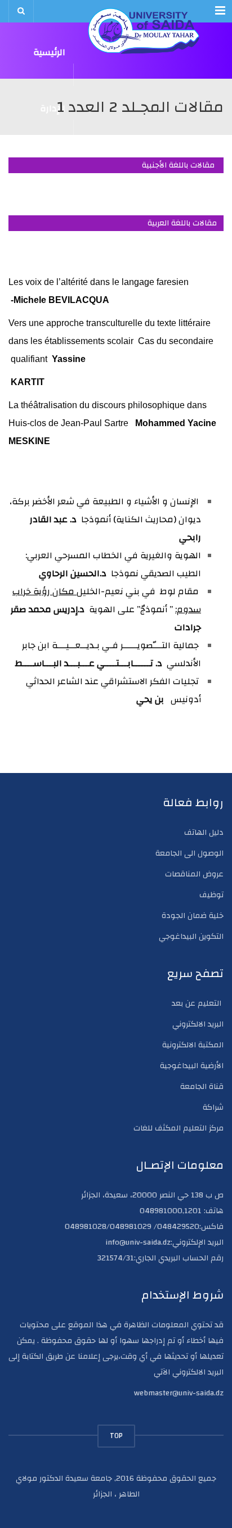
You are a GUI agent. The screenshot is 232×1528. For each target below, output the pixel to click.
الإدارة (52, 110)
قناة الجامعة (202, 1086)
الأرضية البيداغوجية (192, 1066)
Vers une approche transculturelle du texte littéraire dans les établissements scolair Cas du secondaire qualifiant (110, 341)
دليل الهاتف (204, 832)
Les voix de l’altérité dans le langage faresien (98, 282)
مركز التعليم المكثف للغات (178, 1128)
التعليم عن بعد (198, 1003)
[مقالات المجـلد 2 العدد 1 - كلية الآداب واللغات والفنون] (144, 31)
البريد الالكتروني (198, 1024)
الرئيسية (49, 54)
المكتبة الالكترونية (193, 1045)
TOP (116, 1436)
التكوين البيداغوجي (191, 936)
